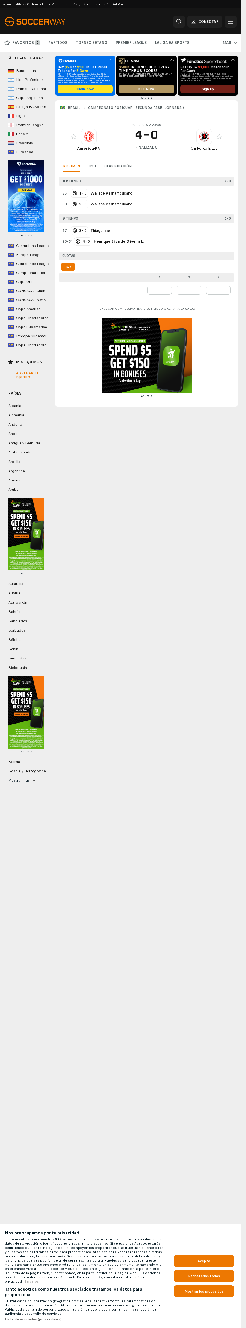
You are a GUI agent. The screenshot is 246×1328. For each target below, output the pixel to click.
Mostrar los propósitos (204, 1291)
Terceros (31, 1281)
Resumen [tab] (71, 166)
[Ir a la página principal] (46, 21)
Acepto (204, 1261)
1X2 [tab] (68, 267)
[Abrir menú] (231, 22)
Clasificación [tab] (118, 166)
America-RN (88, 148)
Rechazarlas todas (204, 1276)
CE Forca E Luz (204, 148)
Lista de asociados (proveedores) (33, 1319)
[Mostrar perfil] (89, 136)
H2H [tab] (92, 166)
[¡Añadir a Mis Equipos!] (74, 136)
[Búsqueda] (179, 22)
